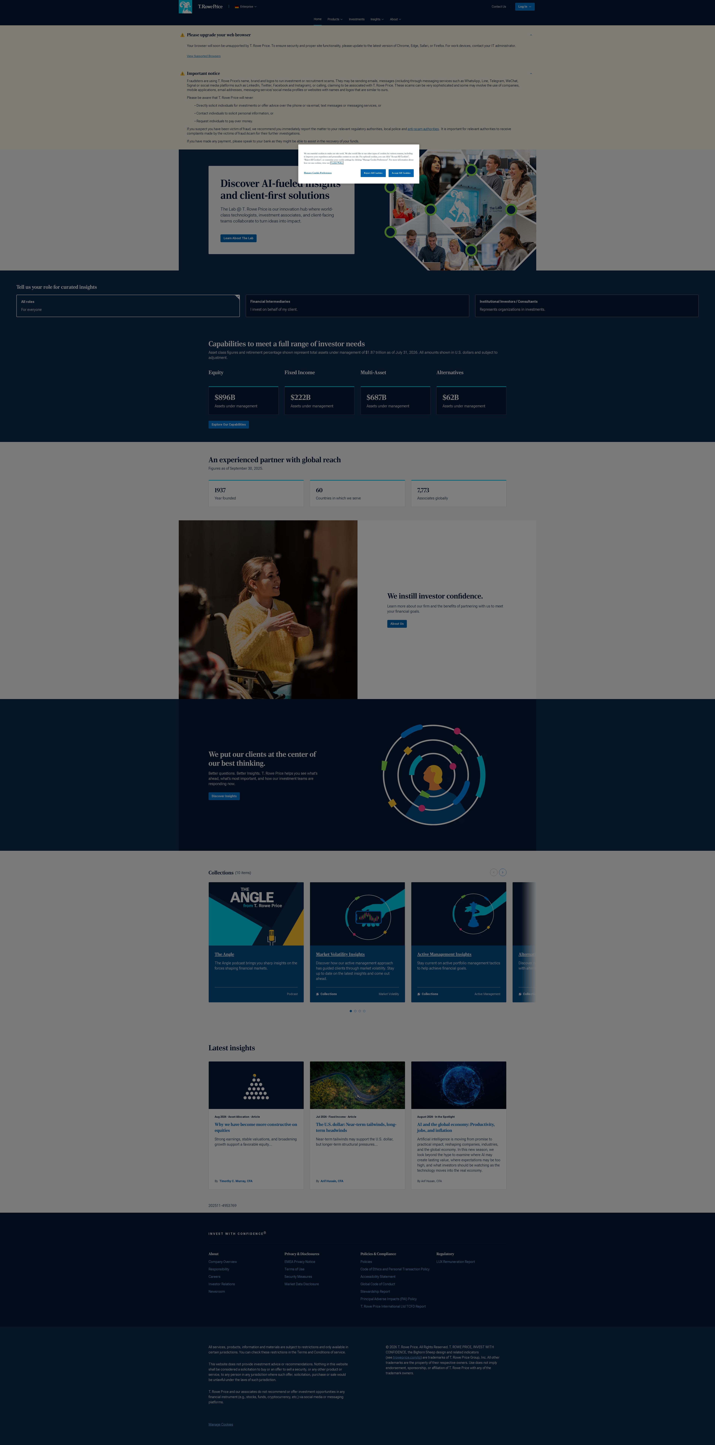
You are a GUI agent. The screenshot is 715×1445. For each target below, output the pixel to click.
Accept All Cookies (401, 173)
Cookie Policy (337, 163)
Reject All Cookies (373, 173)
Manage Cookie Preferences (318, 173)
